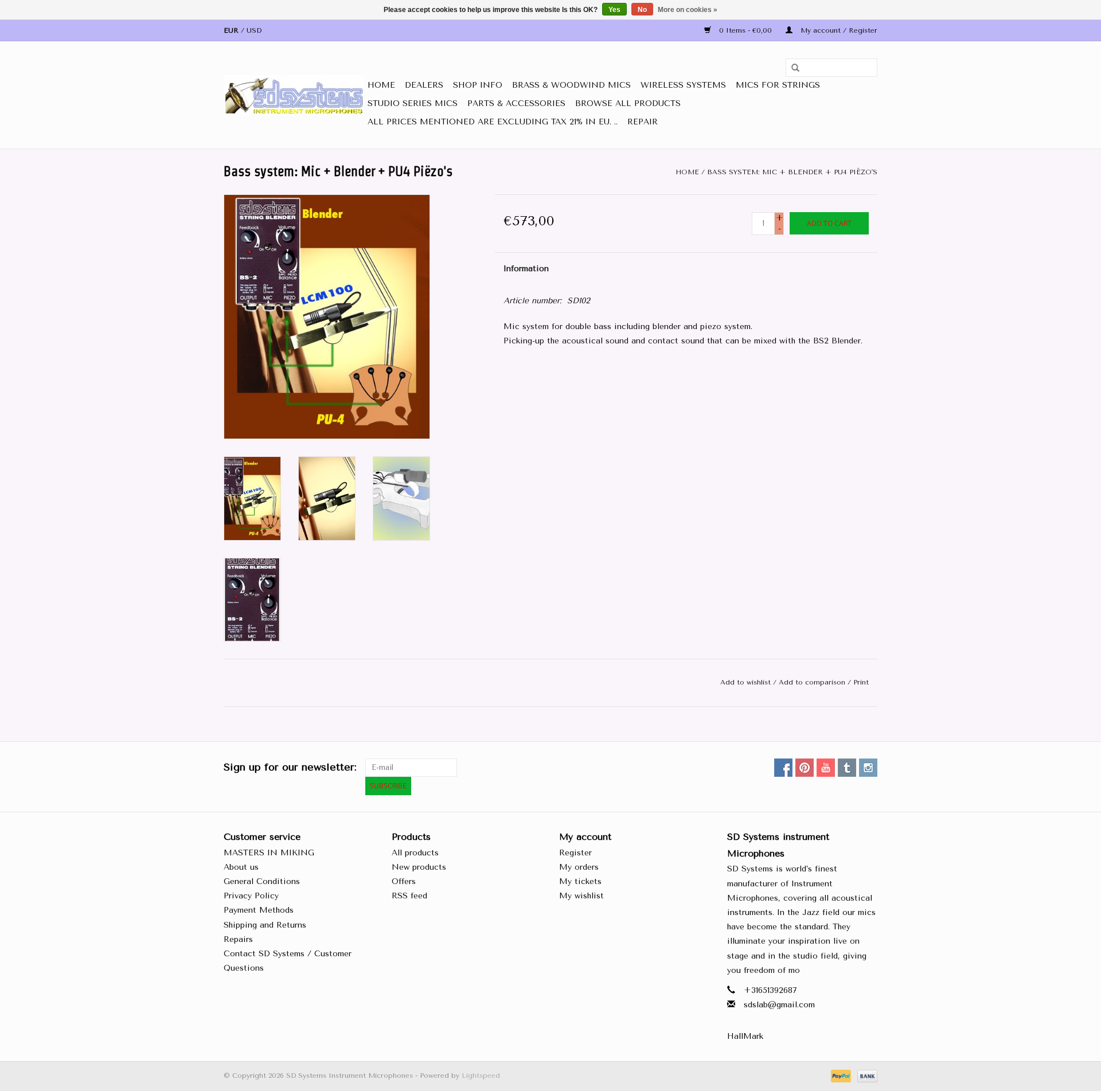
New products (419, 867)
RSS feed (409, 896)
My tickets (580, 881)
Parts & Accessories (516, 103)
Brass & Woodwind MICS (571, 85)
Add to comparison (813, 682)
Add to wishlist (745, 682)
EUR (232, 30)
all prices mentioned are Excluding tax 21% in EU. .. (493, 122)
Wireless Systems (683, 85)
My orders (579, 867)
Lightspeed (481, 1076)
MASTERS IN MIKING (269, 853)
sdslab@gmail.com (779, 1005)
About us (241, 867)
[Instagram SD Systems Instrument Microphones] (868, 767)
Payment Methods (259, 910)
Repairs (238, 939)
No (642, 10)
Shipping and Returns (265, 925)
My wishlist (581, 896)
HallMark (745, 1036)
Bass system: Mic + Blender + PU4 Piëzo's (792, 172)
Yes (614, 10)
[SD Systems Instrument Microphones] (294, 95)
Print (861, 682)
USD (254, 30)
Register (575, 853)
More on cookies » (687, 10)
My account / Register (837, 30)
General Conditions (262, 881)
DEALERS (424, 85)
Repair (642, 122)
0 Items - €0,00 (745, 30)
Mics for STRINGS (778, 85)
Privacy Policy (251, 896)
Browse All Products (628, 103)
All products (415, 853)
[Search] (791, 68)
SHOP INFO (477, 85)
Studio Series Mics (413, 103)
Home (381, 85)
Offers (404, 881)
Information (526, 268)
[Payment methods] (840, 1076)
